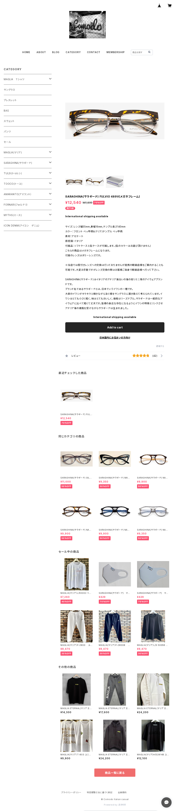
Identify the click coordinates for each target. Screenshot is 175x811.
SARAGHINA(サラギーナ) (18, 162)
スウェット (9, 121)
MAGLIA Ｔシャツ (14, 79)
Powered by (111, 804)
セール (7, 141)
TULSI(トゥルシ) (13, 173)
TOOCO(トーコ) (13, 183)
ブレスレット (10, 100)
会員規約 (122, 792)
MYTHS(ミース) (13, 215)
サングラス (9, 89)
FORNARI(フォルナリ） (16, 204)
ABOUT (41, 52)
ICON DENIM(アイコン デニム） (22, 225)
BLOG (55, 52)
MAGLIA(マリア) (13, 152)
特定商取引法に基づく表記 (99, 792)
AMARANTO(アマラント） (18, 194)
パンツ (7, 131)
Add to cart (115, 327)
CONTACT (93, 52)
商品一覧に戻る (115, 773)
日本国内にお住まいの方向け (114, 337)
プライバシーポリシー (71, 792)
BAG (6, 110)
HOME (26, 52)
